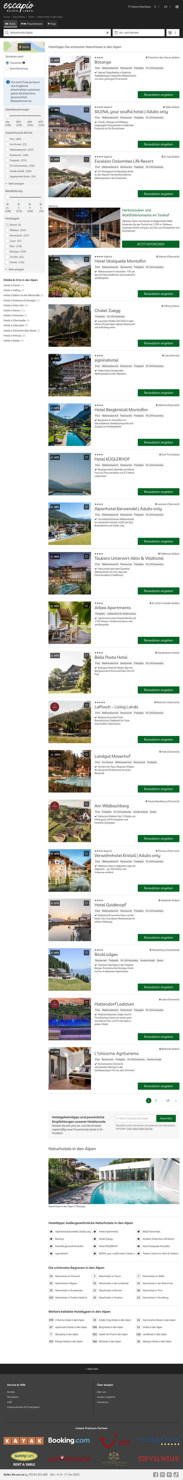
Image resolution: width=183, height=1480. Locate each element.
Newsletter (13, 1396)
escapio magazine (106, 1396)
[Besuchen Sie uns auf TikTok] (176, 1474)
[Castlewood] (114, 1458)
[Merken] (86, 60)
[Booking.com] (69, 1440)
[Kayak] (24, 1441)
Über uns (101, 1391)
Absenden (166, 1118)
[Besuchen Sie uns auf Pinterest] (169, 1474)
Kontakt (11, 1391)
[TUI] (114, 1441)
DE (165, 6)
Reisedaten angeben (158, 95)
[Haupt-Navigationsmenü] (177, 6)
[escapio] (19, 6)
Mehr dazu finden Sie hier (140, 1128)
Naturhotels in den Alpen (50, 16)
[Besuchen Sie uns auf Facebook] (155, 1474)
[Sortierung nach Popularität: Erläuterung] (23, 62)
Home (7, 16)
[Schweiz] (69, 1458)
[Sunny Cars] (24, 1458)
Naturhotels (19, 16)
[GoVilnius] (158, 1458)
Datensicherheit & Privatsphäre (23, 1407)
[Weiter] (175, 1100)
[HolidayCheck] (158, 1440)
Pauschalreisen (34, 23)
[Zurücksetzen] (108, 32)
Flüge (53, 23)
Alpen (31, 16)
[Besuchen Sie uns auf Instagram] (162, 1474)
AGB (9, 1401)
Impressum (102, 1401)
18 (167, 1100)
